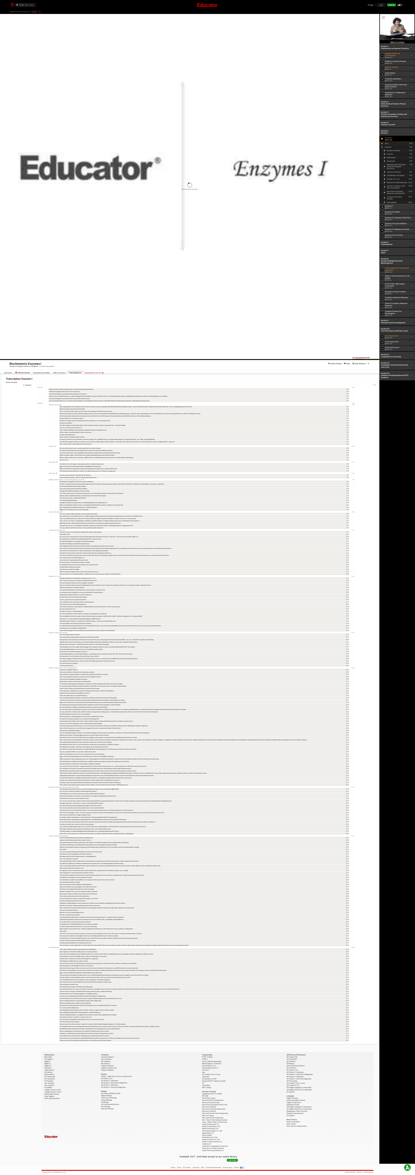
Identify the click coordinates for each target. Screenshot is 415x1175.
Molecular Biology (107, 1109)
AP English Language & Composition (299, 1087)
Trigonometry (49, 1070)
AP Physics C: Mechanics (110, 1081)
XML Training (206, 1087)
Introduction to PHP (209, 1079)
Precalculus (48, 1072)
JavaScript (205, 1077)
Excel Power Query (208, 1098)
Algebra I (47, 1061)
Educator (207, 5)
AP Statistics (48, 1081)
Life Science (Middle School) (110, 1093)
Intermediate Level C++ (210, 1068)
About (173, 1167)
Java (203, 1072)
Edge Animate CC (208, 1133)
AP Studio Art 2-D (293, 1085)
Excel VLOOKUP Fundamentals (212, 1100)
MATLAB (205, 1096)
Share (348, 363)
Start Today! (232, 1160)
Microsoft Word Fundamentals (212, 1118)
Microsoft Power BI (209, 1111)
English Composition (294, 1102)
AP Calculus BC (49, 1079)
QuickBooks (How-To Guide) (212, 1094)
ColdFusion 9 (206, 1144)
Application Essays (293, 1105)
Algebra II (48, 1066)
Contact (187, 1167)
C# (203, 1083)
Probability (48, 1087)
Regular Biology (106, 1095)
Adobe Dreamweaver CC (210, 1124)
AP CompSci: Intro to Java (211, 1074)
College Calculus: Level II (53, 1092)
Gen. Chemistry (106, 1059)
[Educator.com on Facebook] (241, 1168)
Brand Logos (227, 1167)
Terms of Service (350, 1172)
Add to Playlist (336, 363)
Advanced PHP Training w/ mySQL (214, 1081)
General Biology (106, 1100)
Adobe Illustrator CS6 (209, 1137)
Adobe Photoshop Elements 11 (213, 1150)
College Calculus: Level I (52, 1090)
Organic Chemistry (107, 1066)
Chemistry (18, 11)
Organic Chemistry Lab (109, 1068)
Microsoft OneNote (209, 1107)
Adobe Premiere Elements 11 (212, 1142)
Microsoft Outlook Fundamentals (213, 1109)
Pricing (370, 5)
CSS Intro (205, 1070)
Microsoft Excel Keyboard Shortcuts (214, 1105)
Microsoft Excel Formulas (211, 1102)
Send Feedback (360, 363)
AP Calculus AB (49, 1077)
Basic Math (48, 1057)
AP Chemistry (106, 1061)
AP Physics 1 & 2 (107, 1078)
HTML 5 (205, 1059)
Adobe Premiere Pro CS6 (211, 1139)
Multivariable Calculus (52, 1094)
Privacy (359, 1172)
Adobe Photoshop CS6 (210, 1128)
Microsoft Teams (208, 1115)
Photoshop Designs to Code (212, 1131)
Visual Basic (206, 1085)
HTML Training (207, 1057)
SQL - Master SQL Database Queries (214, 1120)
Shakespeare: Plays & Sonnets (297, 1111)
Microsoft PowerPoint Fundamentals (215, 1113)
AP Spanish (290, 1092)
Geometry (48, 1068)
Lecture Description (47, 366)
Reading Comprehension (295, 1113)
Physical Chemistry (107, 1070)
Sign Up (391, 5)
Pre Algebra (48, 1059)
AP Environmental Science (110, 1104)
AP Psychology (292, 1081)
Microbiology (105, 1106)
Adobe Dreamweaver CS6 (211, 1126)
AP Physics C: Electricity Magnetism (113, 1087)
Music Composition (293, 1122)
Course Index (367, 1172)
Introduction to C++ (209, 1066)
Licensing (195, 1167)
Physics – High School (116, 1076)
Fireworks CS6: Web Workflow (213, 1148)
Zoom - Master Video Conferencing (214, 1122)
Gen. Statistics (49, 1083)
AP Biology (105, 1102)
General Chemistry (107, 1057)
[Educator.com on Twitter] (243, 1168)
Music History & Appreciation (297, 1126)
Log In (381, 5)
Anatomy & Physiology (109, 1098)
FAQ (202, 1167)
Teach (179, 1167)
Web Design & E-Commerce (211, 1063)
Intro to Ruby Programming (212, 1061)
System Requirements (213, 1167)
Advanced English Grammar (296, 1100)
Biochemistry (25, 11)
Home (12, 11)
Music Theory (291, 1124)
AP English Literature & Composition (299, 1090)
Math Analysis (49, 1074)
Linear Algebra (49, 1096)
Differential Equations (52, 1098)
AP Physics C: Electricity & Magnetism (114, 1083)
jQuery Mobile (207, 1135)
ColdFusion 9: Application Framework (215, 1146)
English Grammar (292, 1098)
